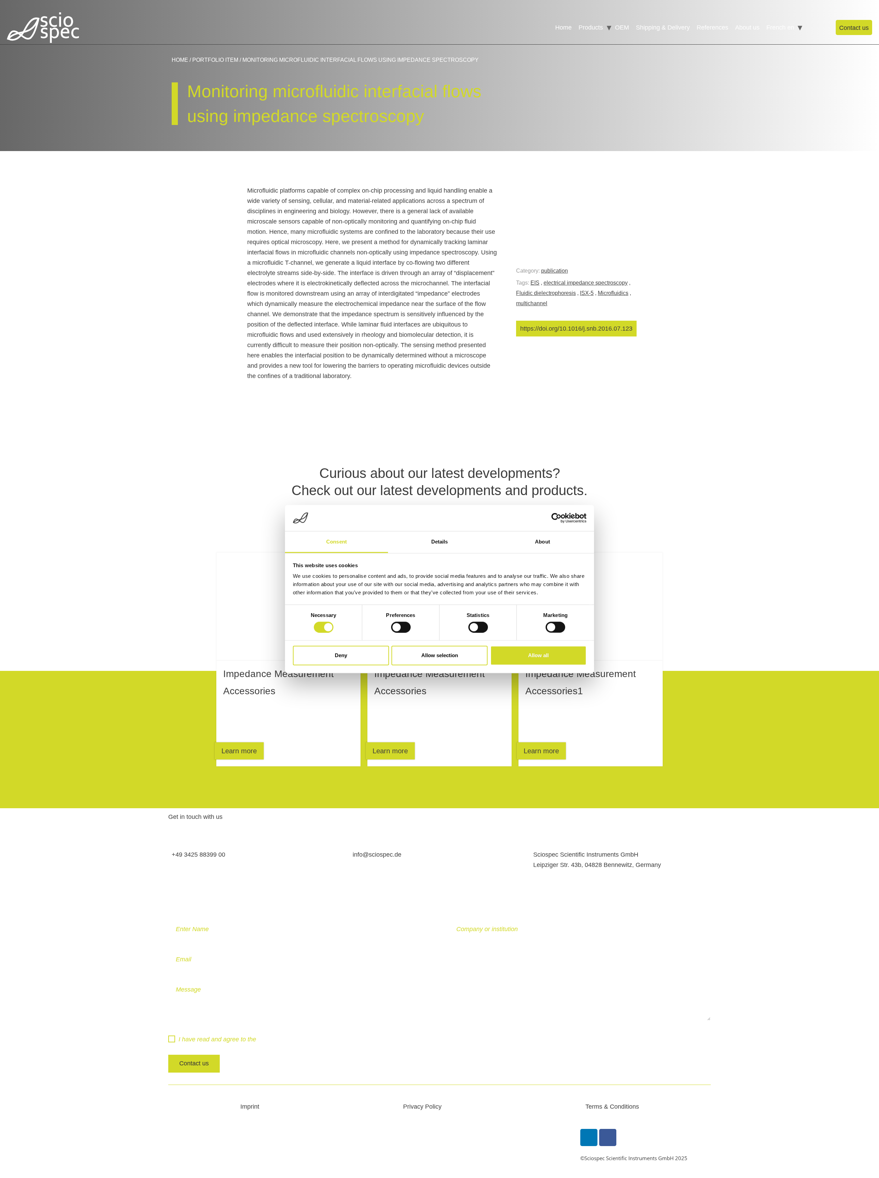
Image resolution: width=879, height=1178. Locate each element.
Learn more (239, 751)
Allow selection (439, 655)
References (712, 27)
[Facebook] (607, 1137)
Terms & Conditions (612, 1106)
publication (554, 271)
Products (591, 27)
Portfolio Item (215, 60)
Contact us (854, 27)
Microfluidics (613, 293)
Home (563, 27)
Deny (341, 655)
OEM (622, 27)
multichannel (531, 303)
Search (824, 27)
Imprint (249, 1106)
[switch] (401, 626)
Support (812, 27)
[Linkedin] (588, 1137)
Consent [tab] (336, 542)
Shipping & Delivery (663, 27)
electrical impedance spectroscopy (586, 283)
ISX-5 (587, 293)
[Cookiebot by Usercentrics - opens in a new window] (556, 518)
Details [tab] (439, 542)
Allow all (538, 655)
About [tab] (542, 542)
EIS (534, 283)
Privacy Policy (277, 1039)
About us (747, 27)
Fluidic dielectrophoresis (546, 293)
